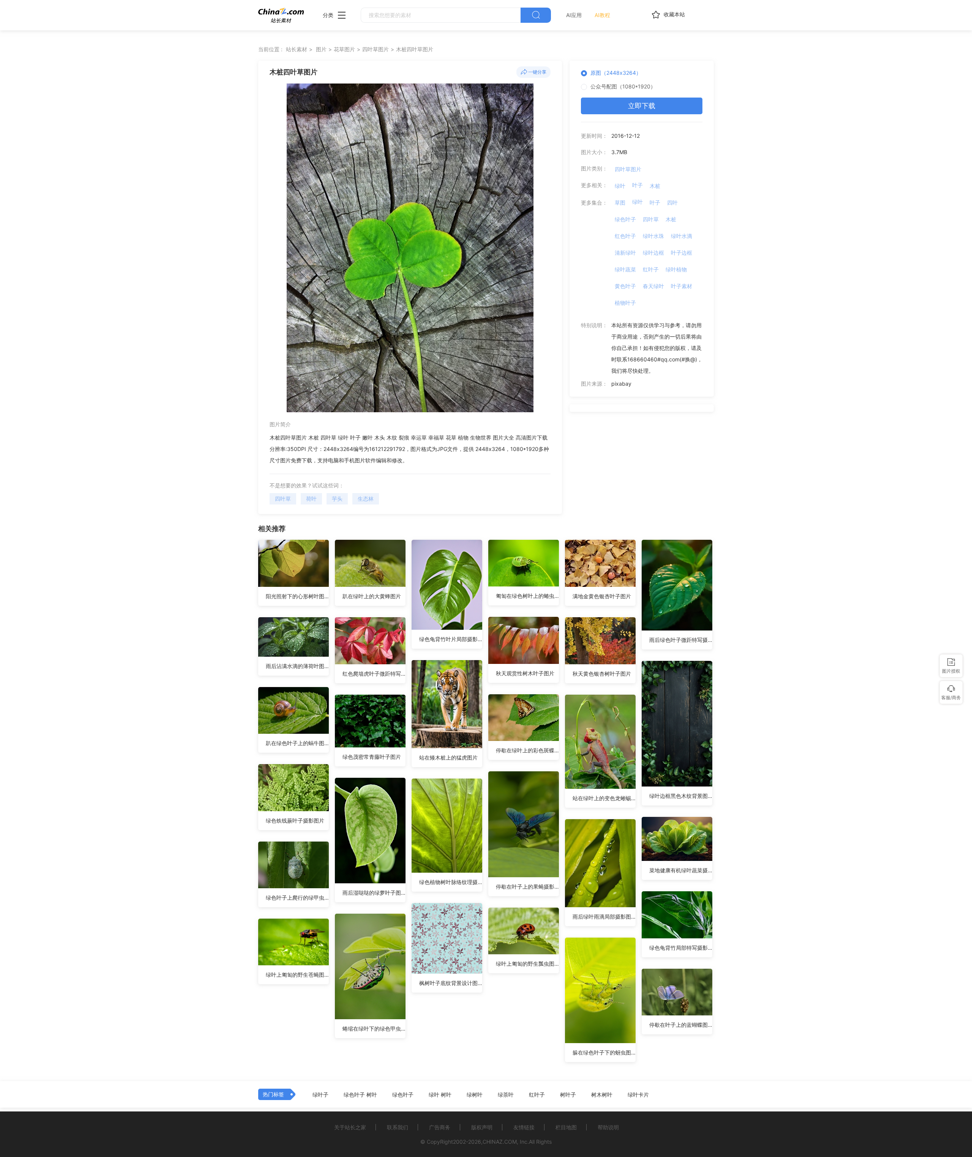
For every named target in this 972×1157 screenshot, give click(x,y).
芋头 (337, 498)
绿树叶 (475, 1094)
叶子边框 (681, 252)
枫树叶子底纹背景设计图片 (450, 983)
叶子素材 (681, 286)
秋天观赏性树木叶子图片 (525, 673)
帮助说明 (608, 1127)
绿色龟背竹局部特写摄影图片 (680, 947)
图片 (321, 49)
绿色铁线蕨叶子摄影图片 (295, 820)
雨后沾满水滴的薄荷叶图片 (297, 666)
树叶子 (568, 1094)
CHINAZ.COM (500, 1141)
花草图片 (344, 49)
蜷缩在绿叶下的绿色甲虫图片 (374, 1028)
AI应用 (574, 15)
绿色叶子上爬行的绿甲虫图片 (297, 897)
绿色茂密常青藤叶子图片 (371, 756)
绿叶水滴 (681, 236)
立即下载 (641, 106)
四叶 (672, 202)
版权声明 (481, 1127)
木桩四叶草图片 (414, 49)
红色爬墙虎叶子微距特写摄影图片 (374, 673)
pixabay (621, 383)
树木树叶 (601, 1094)
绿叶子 (320, 1094)
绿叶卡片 (638, 1094)
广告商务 (439, 1127)
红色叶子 (625, 236)
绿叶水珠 (653, 236)
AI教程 (602, 15)
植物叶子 (625, 302)
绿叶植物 (676, 269)
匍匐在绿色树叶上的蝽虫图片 (527, 596)
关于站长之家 (350, 1127)
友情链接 (524, 1127)
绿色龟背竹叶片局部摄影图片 (450, 639)
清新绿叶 (625, 252)
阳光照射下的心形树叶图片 (297, 596)
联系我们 (397, 1127)
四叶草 (283, 498)
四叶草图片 (375, 49)
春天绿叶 (653, 286)
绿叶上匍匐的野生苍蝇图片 (297, 974)
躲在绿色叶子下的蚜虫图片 (604, 1052)
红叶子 (651, 269)
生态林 (366, 498)
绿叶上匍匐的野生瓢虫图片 (527, 963)
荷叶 (311, 498)
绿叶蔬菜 (625, 269)
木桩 (655, 186)
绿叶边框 (653, 252)
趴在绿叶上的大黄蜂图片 (371, 596)
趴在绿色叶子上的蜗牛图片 (297, 743)
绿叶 (620, 186)
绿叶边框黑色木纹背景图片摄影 (680, 796)
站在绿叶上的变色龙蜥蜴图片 (604, 798)
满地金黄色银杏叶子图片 (602, 596)
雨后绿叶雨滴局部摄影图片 (604, 916)
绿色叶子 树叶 (360, 1094)
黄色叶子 (625, 286)
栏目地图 (566, 1127)
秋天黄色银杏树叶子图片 (602, 673)
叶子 (637, 185)
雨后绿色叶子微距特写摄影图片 (680, 640)
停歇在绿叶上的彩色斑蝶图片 (527, 750)
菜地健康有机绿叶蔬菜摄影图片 (680, 870)
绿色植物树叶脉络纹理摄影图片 (450, 882)
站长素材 (296, 49)
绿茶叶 (506, 1094)
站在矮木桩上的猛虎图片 (448, 757)
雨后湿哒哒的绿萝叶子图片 (374, 892)
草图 (620, 202)
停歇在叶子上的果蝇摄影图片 (527, 886)
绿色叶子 (625, 219)
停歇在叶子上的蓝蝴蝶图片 (680, 1024)
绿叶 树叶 (440, 1094)
